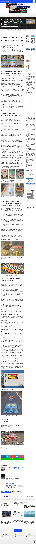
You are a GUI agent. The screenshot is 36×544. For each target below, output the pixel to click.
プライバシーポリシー (5, 536)
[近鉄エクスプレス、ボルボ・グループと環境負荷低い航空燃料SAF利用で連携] (3, 484)
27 (30, 198)
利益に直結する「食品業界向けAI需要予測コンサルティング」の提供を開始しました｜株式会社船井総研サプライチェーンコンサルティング (30, 154)
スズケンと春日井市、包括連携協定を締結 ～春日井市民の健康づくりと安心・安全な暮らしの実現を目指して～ (30, 125)
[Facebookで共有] (3, 456)
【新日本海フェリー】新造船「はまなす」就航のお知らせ (30, 105)
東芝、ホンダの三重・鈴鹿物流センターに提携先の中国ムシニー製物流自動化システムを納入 (6, 523)
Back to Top (18, 530)
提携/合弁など (26, 502)
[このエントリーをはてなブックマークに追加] (17, 456)
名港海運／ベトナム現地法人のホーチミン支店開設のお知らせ (30, 129)
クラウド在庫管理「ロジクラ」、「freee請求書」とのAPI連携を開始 (30, 149)
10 (27, 195)
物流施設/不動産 (7, 14)
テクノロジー (3, 501)
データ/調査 (3, 15)
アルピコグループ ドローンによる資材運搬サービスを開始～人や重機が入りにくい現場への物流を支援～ (30, 144)
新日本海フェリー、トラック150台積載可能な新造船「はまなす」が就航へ (29, 522)
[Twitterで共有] (8, 456)
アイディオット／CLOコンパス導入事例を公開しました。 (30, 113)
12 (29, 195)
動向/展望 (25, 519)
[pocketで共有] (21, 456)
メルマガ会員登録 (4, 534)
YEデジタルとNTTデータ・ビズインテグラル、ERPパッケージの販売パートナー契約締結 (29, 505)
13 (30, 195)
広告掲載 (15, 534)
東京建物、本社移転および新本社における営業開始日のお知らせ (30, 97)
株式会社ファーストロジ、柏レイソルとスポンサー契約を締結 (30, 109)
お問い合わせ (28, 536)
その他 (15, 15)
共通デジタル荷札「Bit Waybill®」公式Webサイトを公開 (30, 93)
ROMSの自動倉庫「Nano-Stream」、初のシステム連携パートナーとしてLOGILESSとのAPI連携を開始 (30, 134)
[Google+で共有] (12, 456)
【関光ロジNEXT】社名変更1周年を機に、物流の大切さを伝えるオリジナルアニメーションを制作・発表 (30, 160)
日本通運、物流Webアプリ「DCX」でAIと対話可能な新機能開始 (18, 521)
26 (29, 198)
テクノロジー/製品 (20, 14)
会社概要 (15, 536)
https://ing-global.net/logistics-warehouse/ (8, 448)
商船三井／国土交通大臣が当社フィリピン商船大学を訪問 (30, 170)
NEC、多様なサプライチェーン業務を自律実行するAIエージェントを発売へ (6, 504)
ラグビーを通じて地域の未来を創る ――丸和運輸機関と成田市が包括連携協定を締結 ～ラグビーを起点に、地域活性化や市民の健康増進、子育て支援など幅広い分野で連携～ (30, 119)
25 (28, 198)
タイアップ (11, 15)
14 (31, 195)
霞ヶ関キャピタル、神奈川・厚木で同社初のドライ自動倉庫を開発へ (18, 503)
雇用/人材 (26, 14)
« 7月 (27, 201)
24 (27, 198)
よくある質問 (28, 534)
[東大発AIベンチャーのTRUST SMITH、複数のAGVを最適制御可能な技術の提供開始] (3, 476)
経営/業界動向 (31, 14)
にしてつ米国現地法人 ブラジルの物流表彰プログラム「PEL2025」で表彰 (30, 88)
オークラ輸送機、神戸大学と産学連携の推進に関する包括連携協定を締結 (30, 139)
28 (31, 198)
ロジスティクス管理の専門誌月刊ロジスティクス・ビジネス (30, 208)
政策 (7, 15)
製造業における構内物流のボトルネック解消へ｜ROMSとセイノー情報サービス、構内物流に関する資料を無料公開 (30, 77)
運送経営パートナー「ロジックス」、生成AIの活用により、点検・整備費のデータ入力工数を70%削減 (30, 165)
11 (28, 195)
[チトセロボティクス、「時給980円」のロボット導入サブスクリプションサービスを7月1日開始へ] (3, 469)
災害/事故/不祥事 (13, 14)
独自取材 (2, 14)
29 (32, 198)
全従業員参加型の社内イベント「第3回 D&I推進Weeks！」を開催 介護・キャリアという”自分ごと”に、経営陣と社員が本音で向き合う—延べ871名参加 (30, 83)
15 (32, 195)
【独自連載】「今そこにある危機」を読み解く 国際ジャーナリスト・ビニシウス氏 (27, 66)
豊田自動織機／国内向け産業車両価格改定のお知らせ (30, 101)
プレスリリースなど (8, 501)
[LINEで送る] (12, 459)
